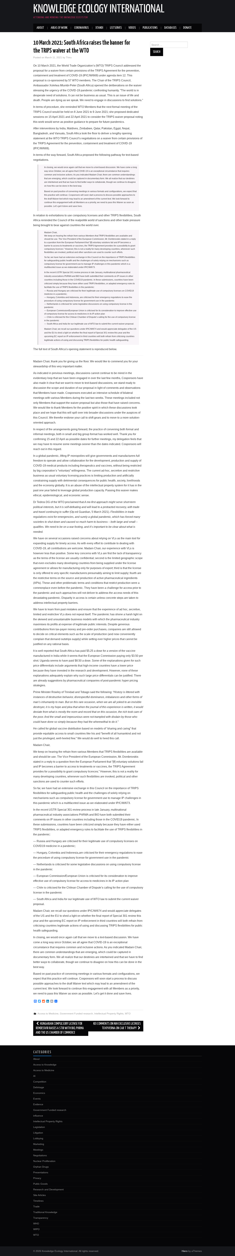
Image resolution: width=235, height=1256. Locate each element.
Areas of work (59, 27)
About (40, 27)
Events (37, 1098)
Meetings (38, 1149)
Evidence (38, 1104)
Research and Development (48, 1189)
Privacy (37, 1178)
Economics (39, 1093)
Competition (39, 1081)
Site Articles (39, 1195)
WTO (128, 1013)
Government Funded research (76, 1013)
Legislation (39, 1127)
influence (38, 1115)
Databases (170, 27)
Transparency (40, 1217)
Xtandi (99, 27)
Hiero (185, 1251)
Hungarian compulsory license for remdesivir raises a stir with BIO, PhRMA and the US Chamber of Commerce (60, 1028)
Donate (187, 27)
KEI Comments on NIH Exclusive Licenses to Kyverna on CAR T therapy (117, 1026)
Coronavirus (81, 27)
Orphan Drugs (41, 1166)
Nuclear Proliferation (44, 1161)
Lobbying (38, 1138)
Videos (132, 27)
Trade (36, 1206)
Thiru (69, 57)
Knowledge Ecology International (98, 9)
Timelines (38, 1200)
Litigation (38, 1132)
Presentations (40, 1172)
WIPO (36, 1229)
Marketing (38, 1144)
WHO (36, 1223)
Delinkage (38, 1087)
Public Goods (40, 1183)
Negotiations (40, 1155)
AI (34, 1076)
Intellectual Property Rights (109, 1013)
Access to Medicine (48, 1013)
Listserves (116, 27)
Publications (150, 27)
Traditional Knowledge (45, 1212)
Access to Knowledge (44, 1064)
